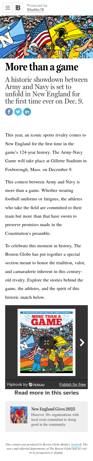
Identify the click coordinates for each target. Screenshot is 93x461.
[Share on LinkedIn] (27, 114)
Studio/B (35, 10)
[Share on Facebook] (9, 114)
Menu (8, 8)
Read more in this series (46, 392)
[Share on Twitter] (18, 114)
